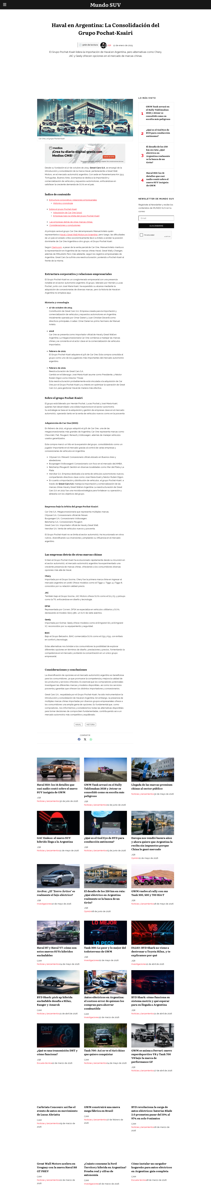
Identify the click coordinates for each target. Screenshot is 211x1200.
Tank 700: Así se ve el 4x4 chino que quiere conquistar (104, 1052)
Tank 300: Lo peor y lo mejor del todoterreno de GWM (105, 949)
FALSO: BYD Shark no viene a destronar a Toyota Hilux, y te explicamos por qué (150, 951)
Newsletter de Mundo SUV (156, 198)
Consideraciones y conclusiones (64, 225)
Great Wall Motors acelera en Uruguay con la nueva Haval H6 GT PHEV (57, 1167)
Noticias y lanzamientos (48, 801)
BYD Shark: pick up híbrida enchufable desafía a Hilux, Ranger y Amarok (54, 1000)
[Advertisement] (105, 74)
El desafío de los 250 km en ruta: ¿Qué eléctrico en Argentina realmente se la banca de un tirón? (104, 896)
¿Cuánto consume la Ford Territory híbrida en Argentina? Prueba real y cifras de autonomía (105, 1169)
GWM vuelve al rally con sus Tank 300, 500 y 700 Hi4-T (149, 893)
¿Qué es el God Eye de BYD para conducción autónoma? (104, 839)
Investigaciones (44, 904)
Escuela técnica (44, 1063)
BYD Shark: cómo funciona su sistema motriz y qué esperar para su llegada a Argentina (150, 1000)
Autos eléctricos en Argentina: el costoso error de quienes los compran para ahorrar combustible (104, 1002)
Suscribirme (156, 226)
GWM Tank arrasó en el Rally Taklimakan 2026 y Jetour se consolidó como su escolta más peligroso (104, 790)
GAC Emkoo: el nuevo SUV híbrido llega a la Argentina (55, 839)
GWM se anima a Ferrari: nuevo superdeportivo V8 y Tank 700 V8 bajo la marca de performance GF (151, 1056)
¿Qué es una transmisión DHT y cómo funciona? (57, 1052)
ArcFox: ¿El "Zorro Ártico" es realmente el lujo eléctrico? (56, 893)
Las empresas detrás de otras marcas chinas (71, 222)
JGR (109, 45)
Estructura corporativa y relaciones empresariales (73, 200)
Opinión (135, 858)
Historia (90, 725)
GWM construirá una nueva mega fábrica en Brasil (102, 1109)
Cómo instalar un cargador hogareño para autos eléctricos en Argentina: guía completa (151, 1167)
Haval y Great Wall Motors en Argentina (78, 234)
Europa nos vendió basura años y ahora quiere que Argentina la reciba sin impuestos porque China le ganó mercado (152, 843)
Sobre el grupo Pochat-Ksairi (63, 209)
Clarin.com (57, 247)
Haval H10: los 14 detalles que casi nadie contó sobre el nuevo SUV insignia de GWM (57, 788)
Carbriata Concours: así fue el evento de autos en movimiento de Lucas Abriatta (57, 1110)
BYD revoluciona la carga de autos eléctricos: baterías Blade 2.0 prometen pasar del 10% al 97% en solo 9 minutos (151, 1112)
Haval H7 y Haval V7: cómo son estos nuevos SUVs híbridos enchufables (57, 951)
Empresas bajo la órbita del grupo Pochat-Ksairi (76, 216)
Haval (78, 725)
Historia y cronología (63, 203)
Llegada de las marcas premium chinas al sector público (151, 786)
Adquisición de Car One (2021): (67, 212)
